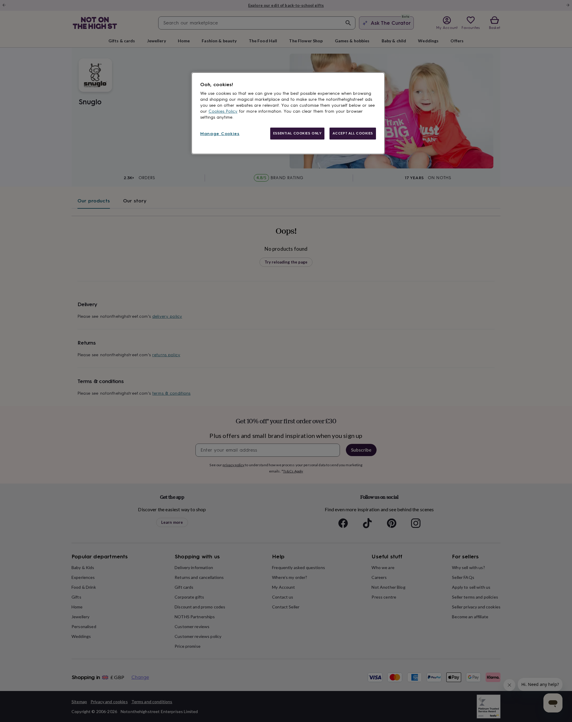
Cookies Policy (223, 111)
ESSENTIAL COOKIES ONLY (297, 133)
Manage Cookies (220, 133)
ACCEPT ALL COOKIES (352, 133)
